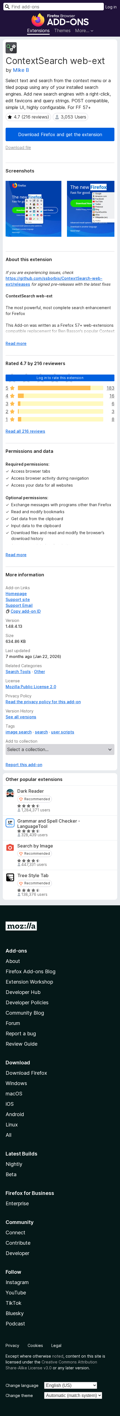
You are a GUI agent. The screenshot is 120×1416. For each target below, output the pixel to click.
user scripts (62, 732)
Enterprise (17, 1203)
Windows (16, 1083)
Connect (15, 1232)
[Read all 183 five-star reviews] (60, 388)
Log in (111, 6)
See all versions (21, 716)
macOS (14, 1094)
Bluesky (15, 1313)
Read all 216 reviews (25, 431)
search (41, 732)
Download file (18, 147)
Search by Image (35, 846)
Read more (16, 343)
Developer (17, 1253)
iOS (10, 1104)
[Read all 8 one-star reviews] (60, 419)
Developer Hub (23, 992)
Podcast (15, 1324)
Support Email (19, 605)
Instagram (17, 1282)
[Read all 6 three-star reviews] (60, 403)
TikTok (13, 1303)
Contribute (18, 1243)
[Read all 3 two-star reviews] (60, 411)
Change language (22, 1385)
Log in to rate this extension (60, 378)
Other (39, 671)
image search (19, 732)
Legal (56, 1345)
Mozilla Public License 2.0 (31, 686)
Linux (12, 1125)
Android (15, 1114)
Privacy (12, 1345)
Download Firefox (26, 1073)
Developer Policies (27, 1002)
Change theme (19, 1395)
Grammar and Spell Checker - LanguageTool (48, 823)
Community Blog (25, 1013)
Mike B (21, 70)
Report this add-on (24, 764)
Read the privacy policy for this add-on (43, 701)
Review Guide (21, 1044)
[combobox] (53, 6)
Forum (13, 1023)
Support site (18, 599)
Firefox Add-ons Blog (31, 971)
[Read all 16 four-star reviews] (60, 396)
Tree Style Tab (33, 875)
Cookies (35, 1345)
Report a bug (21, 1033)
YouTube (16, 1293)
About (13, 961)
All (8, 1135)
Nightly (14, 1164)
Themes (62, 30)
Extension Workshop (29, 982)
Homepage (16, 593)
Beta (11, 1174)
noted (57, 1356)
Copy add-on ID (26, 611)
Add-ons (16, 951)
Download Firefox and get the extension (60, 134)
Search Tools (18, 671)
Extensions (38, 30)
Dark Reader (30, 791)
